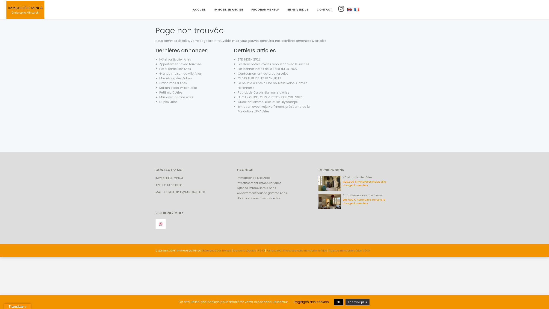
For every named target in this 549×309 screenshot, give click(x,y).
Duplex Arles (168, 102)
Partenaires (274, 250)
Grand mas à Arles (173, 83)
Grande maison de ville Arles (180, 73)
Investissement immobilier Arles (259, 183)
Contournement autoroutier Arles (263, 73)
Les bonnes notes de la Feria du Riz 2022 (267, 69)
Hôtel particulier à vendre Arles (258, 198)
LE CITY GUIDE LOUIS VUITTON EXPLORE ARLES (270, 97)
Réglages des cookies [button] (311, 302)
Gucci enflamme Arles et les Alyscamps (268, 102)
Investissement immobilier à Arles (305, 250)
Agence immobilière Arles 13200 (349, 250)
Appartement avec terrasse (180, 64)
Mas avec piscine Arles (176, 97)
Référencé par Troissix (217, 250)
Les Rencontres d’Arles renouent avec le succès (273, 64)
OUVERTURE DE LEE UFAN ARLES (259, 78)
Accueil (199, 10)
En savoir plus (357, 302)
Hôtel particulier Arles (175, 59)
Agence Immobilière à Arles (256, 188)
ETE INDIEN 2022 (249, 59)
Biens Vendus (298, 10)
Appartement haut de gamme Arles (262, 193)
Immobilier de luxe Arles (253, 178)
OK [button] (339, 302)
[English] (350, 9)
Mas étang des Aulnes (175, 78)
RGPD (261, 250)
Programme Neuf (265, 10)
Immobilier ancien (228, 10)
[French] (357, 9)
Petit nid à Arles (170, 92)
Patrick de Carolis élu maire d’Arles (263, 92)
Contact (324, 10)
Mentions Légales (244, 250)
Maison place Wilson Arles (178, 88)
